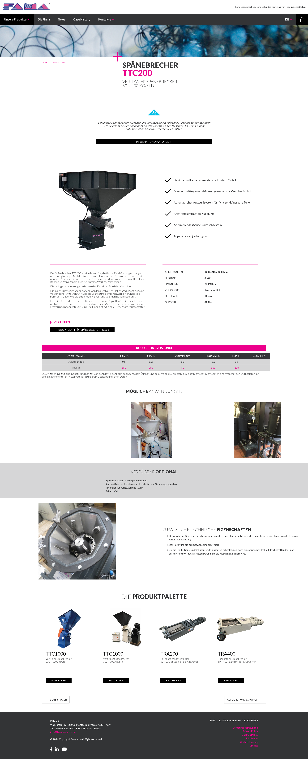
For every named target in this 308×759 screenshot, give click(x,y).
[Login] (302, 19)
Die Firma (44, 19)
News (61, 19)
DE (288, 19)
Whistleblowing (249, 742)
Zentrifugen (58, 699)
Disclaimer (252, 738)
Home (44, 62)
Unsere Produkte (17, 19)
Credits (254, 745)
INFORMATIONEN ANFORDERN (154, 141)
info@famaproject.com (63, 731)
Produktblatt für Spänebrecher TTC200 (82, 329)
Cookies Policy (250, 734)
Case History (81, 19)
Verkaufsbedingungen (245, 727)
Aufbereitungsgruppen (242, 699)
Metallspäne (58, 62)
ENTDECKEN (58, 680)
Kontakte (106, 19)
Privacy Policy (250, 731)
